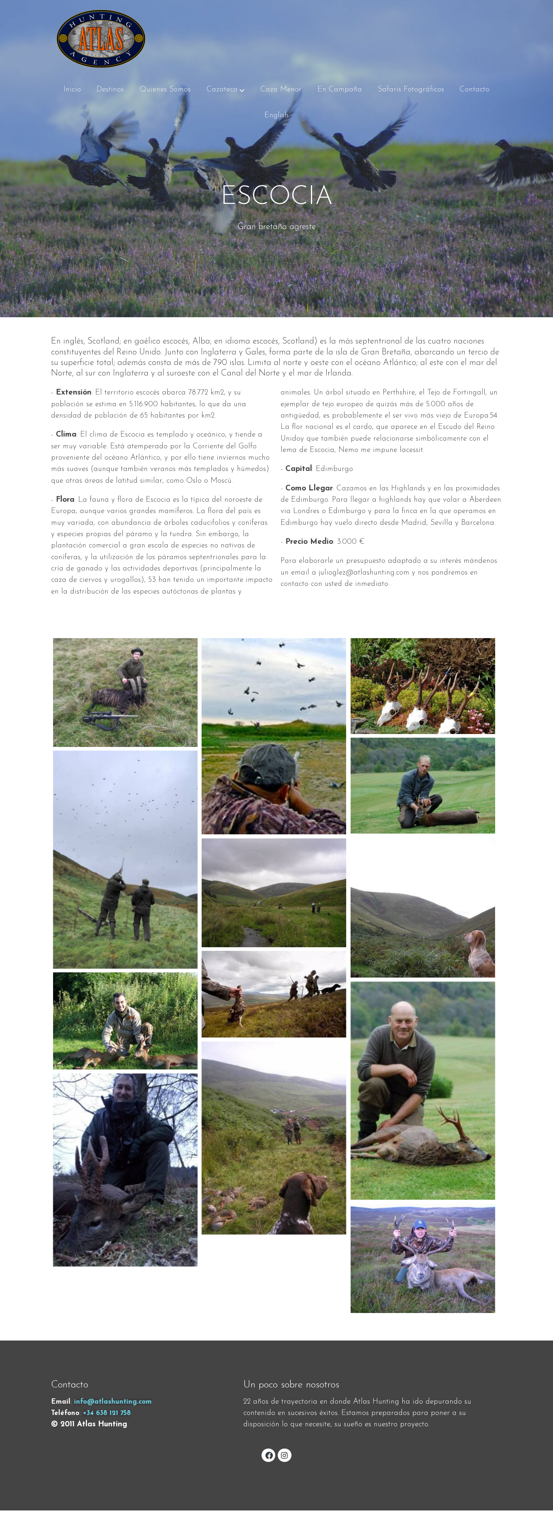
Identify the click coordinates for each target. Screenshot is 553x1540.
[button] (225, 90)
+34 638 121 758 (107, 1413)
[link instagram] (284, 1455)
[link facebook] (269, 1455)
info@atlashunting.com (113, 1401)
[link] (101, 38)
